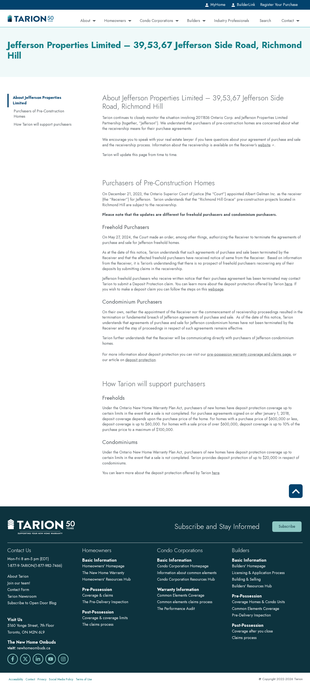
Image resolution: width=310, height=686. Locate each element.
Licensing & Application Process (258, 573)
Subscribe (287, 526)
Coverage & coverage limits (105, 618)
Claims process (244, 637)
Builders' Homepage (249, 566)
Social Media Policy (61, 679)
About (85, 20)
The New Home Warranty (103, 573)
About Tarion (17, 576)
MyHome (217, 4)
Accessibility (16, 679)
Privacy (42, 679)
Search (265, 20)
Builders (193, 20)
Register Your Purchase (279, 4)
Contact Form (18, 589)
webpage (215, 289)
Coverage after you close (252, 631)
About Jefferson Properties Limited (37, 100)
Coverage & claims (98, 595)
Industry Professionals (231, 20)
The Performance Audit (176, 608)
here (288, 284)
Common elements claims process (184, 602)
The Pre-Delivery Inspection (105, 602)
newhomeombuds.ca (33, 648)
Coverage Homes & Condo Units (258, 602)
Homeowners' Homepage (103, 566)
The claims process (97, 624)
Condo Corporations (156, 20)
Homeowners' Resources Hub (106, 579)
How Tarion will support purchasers (42, 124)
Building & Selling (246, 579)
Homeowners (115, 20)
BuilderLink (245, 4)
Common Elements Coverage (180, 595)
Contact (288, 20)
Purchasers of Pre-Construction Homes (39, 113)
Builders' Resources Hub (252, 586)
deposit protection (140, 360)
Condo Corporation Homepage (183, 566)
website (264, 145)
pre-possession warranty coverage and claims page (249, 354)
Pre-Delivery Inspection (251, 615)
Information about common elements (187, 573)
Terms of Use (84, 679)
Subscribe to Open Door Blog (31, 603)
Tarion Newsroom (21, 596)
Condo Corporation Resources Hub (186, 579)
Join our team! (18, 583)
